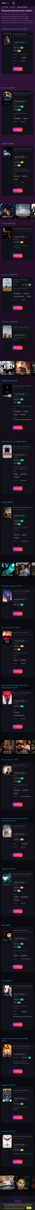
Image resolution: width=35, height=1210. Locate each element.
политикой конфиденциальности (14, 1208)
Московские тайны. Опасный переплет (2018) (14, 819)
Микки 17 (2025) (8, 1085)
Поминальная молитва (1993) (14, 29)
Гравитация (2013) (9, 381)
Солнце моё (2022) (9, 322)
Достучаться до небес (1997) (13, 441)
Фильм (18, 69)
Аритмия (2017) (8, 88)
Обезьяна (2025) (8, 223)
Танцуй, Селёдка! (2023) (11, 586)
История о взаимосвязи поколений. (20, 281)
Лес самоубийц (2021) (10, 627)
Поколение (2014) (9, 275)
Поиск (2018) (7, 502)
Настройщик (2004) (10, 760)
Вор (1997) (5, 925)
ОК (29, 1208)
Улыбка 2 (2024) (8, 1131)
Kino (5, 3)
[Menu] (13, 3)
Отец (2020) (6, 981)
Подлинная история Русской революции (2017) (14, 686)
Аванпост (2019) (8, 869)
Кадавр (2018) (7, 143)
